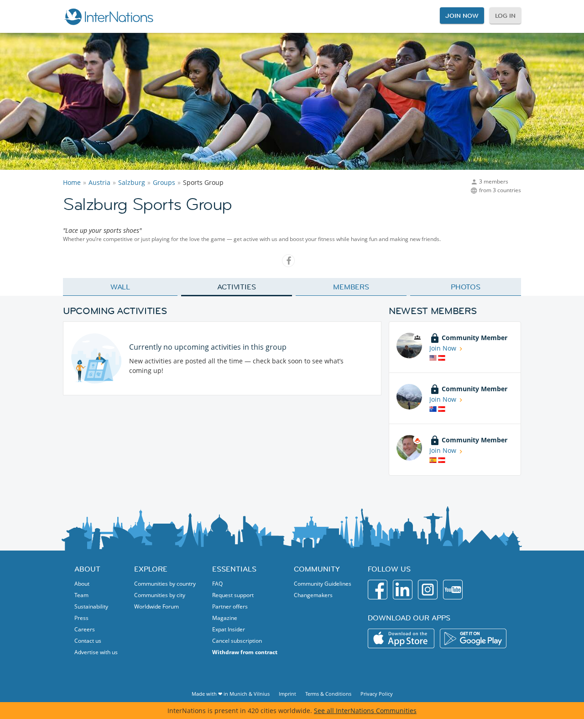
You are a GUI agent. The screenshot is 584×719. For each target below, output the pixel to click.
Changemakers (313, 595)
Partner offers (230, 606)
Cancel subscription (237, 641)
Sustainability (91, 606)
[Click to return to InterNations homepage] (108, 16)
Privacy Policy (376, 693)
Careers (84, 629)
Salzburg (131, 182)
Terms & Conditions (328, 693)
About (81, 584)
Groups (164, 182)
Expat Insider (228, 629)
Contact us (87, 641)
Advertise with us (96, 652)
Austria (99, 182)
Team (81, 595)
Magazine (224, 618)
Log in (505, 15)
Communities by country (165, 584)
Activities (236, 286)
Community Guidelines (322, 584)
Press (81, 618)
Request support (233, 595)
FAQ (217, 584)
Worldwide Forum (156, 606)
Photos (465, 286)
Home (72, 182)
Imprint (287, 693)
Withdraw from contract (244, 652)
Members (351, 286)
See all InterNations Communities (365, 710)
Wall (120, 286)
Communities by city (159, 595)
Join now (461, 15)
